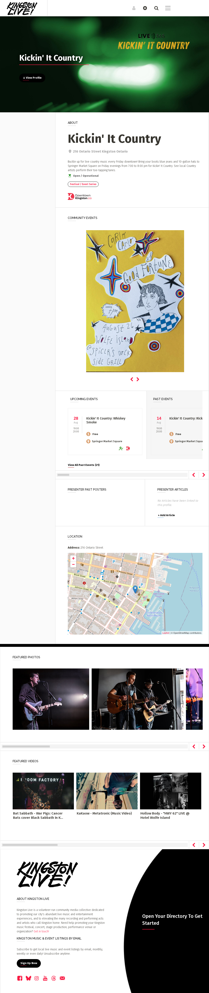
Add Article (166, 515)
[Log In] (131, 8)
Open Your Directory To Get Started (172, 919)
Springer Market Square (107, 441)
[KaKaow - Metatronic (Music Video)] (107, 791)
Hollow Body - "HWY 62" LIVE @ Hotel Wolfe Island (164, 815)
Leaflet (165, 632)
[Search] (154, 8)
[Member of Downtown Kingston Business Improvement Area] (79, 197)
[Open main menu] (165, 8)
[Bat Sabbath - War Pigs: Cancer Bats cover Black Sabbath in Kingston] (43, 791)
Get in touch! (41, 931)
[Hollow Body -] (170, 791)
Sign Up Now (28, 963)
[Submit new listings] (143, 8)
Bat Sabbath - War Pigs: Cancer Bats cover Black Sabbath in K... (38, 815)
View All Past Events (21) (84, 465)
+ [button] (73, 558)
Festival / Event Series (83, 184)
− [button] (73, 564)
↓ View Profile (32, 77)
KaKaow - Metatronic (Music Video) (104, 813)
